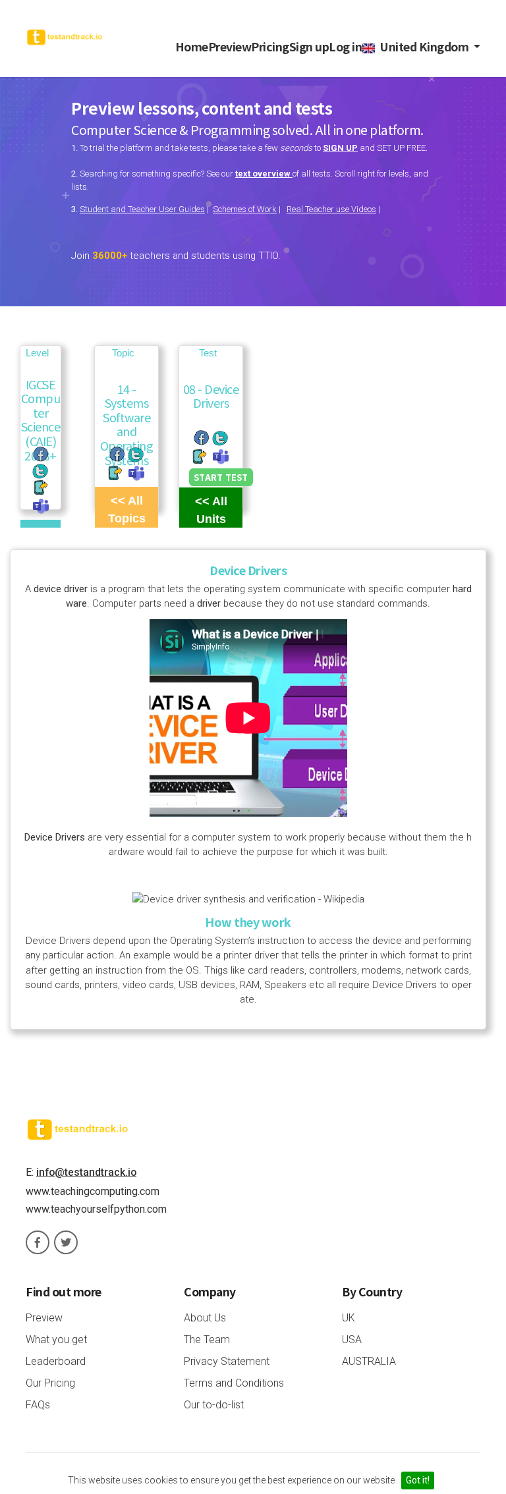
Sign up (309, 46)
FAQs (38, 1404)
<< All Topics (127, 509)
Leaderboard (56, 1361)
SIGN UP (340, 148)
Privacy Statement (226, 1361)
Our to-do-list (214, 1404)
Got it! (418, 1480)
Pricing (270, 46)
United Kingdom (423, 46)
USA (352, 1339)
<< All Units (211, 510)
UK (348, 1318)
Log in (345, 46)
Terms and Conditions (234, 1383)
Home (191, 46)
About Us (205, 1318)
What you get (56, 1339)
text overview (264, 174)
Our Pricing (50, 1383)
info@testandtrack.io (86, 1172)
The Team (207, 1339)
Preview (230, 46)
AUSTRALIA (369, 1361)
